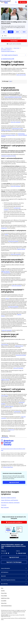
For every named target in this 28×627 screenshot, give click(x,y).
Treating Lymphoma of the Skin (8, 155)
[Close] (26, 6)
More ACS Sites (4, 583)
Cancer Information (5, 568)
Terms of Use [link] (3, 603)
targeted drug (17, 411)
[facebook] (6, 553)
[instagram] (4, 553)
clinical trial (4, 228)
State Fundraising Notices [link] (6, 605)
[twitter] (2, 553)
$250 (17, 32)
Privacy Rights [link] (4, 595)
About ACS (3, 576)
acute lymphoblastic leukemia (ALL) (13, 97)
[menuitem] (25, 55)
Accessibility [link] (3, 600)
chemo (6, 234)
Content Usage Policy (8, 467)
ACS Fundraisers (4, 572)
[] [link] (10, 81)
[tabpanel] (14, 448)
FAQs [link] (2, 588)
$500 (24, 32)
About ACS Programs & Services (8, 580)
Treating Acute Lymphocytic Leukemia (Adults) (13, 134)
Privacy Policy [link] (4, 593)
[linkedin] (8, 553)
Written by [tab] (5, 436)
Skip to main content (5, 0)
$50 (4, 32)
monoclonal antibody (13, 241)
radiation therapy (21, 249)
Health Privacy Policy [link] (5, 598)
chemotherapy (6, 272)
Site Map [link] (3, 590)
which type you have (21, 74)
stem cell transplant (16, 122)
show (10, 81)
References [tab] (12, 436)
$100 (10, 32)
